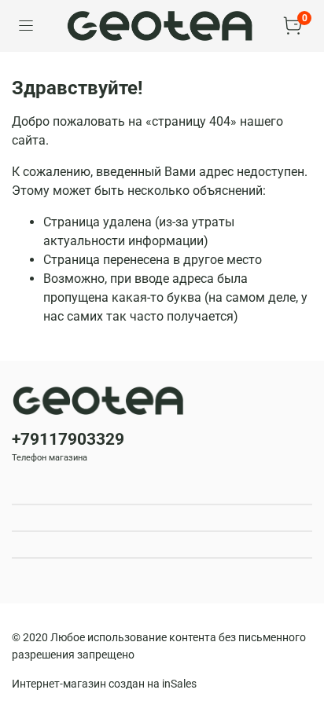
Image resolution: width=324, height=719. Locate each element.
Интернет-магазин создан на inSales (104, 684)
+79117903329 (68, 439)
